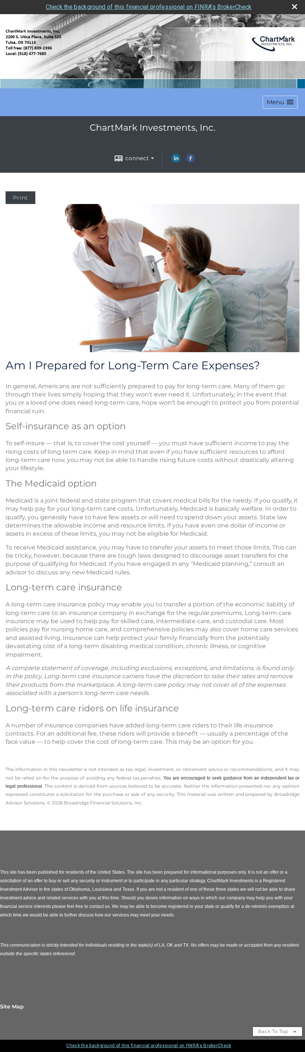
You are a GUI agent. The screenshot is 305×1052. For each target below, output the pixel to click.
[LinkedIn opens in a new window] (175, 160)
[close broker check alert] (295, 7)
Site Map (12, 1006)
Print (20, 197)
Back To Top (274, 1031)
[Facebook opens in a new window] (190, 160)
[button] (280, 102)
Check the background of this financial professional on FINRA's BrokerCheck (148, 6)
